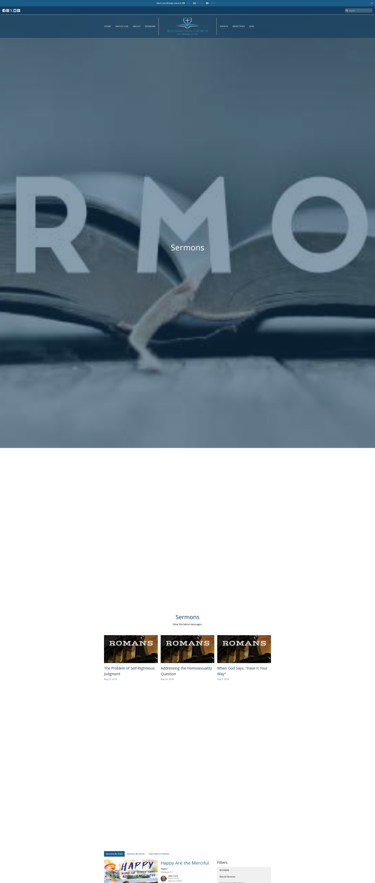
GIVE (251, 26)
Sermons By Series (136, 853)
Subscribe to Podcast (159, 853)
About (136, 26)
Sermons (150, 26)
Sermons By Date (114, 853)
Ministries (238, 26)
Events (224, 26)
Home (107, 26)
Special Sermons (227, 876)
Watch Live (121, 26)
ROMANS (224, 870)
